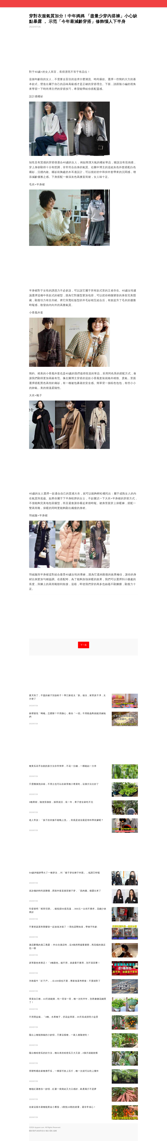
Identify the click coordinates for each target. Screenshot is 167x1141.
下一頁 (83, 645)
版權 (55, 1131)
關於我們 (32, 1131)
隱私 (51, 1131)
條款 (47, 1131)
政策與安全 (40, 1131)
